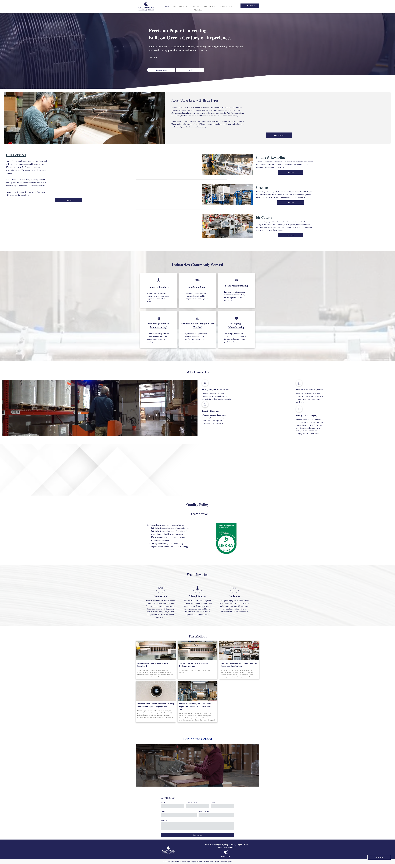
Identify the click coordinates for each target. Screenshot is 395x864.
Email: (213, 802)
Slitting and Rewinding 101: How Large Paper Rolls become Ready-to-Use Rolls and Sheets (196, 706)
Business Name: (192, 802)
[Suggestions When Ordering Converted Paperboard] (156, 650)
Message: (164, 820)
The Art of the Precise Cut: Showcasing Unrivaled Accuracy (194, 664)
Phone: (163, 811)
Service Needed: (204, 811)
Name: (163, 802)
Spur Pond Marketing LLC (224, 862)
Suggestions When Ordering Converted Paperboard (152, 664)
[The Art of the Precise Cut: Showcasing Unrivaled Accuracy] (197, 650)
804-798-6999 (229, 847)
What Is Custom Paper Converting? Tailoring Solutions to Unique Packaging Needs (155, 705)
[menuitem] (166, 6)
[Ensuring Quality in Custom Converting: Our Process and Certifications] (239, 650)
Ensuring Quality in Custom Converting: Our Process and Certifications (239, 664)
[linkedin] (226, 852)
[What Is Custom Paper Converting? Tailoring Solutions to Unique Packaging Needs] (156, 691)
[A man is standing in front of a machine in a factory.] (197, 691)
